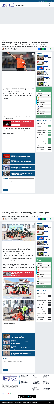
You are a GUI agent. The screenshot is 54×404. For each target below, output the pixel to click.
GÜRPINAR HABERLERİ (36, 390)
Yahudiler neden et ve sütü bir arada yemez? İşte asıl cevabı (47, 63)
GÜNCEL (46, 61)
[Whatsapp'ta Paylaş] (43, 49)
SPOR (16, 5)
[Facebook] (3, 393)
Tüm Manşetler (23, 381)
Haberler (4, 40)
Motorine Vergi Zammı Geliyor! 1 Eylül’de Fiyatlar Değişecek (47, 84)
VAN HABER (17, 3)
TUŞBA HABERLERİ (46, 383)
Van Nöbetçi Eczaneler (24, 375)
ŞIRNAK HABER (35, 382)
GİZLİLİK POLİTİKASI (46, 375)
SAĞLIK (44, 3)
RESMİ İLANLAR (21, 5)
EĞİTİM (40, 3)
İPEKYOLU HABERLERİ (36, 383)
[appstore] (22, 396)
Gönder (5, 189)
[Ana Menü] (49, 5)
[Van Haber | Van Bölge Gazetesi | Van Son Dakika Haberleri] (8, 4)
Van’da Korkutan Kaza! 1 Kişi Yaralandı (47, 79)
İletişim (34, 376)
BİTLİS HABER (35, 380)
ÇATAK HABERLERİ (36, 389)
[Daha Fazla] (45, 49)
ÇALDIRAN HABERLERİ (46, 388)
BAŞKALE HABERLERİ (36, 386)
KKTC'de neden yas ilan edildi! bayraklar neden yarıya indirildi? (47, 69)
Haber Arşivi (23, 383)
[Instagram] (7, 393)
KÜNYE (34, 375)
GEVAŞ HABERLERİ (46, 389)
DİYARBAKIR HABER (36, 381)
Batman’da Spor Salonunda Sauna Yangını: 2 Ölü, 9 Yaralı (47, 74)
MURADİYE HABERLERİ (46, 390)
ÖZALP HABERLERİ (46, 386)
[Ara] (50, 4)
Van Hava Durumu (24, 376)
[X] (5, 393)
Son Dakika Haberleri (24, 382)
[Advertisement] (27, 15)
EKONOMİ (36, 3)
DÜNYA (21, 3)
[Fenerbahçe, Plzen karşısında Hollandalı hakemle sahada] (18, 61)
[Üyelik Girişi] (51, 1)
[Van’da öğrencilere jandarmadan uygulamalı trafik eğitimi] (18, 231)
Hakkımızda (45, 376)
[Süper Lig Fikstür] (50, 120)
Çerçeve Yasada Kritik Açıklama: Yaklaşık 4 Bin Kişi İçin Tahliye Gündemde (47, 58)
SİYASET (26, 3)
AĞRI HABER (45, 377)
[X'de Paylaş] (41, 49)
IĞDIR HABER (45, 380)
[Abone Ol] (51, 49)
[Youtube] (9, 393)
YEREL (46, 71)
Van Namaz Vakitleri (24, 377)
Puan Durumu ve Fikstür (24, 380)
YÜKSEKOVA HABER (46, 382)
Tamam (50, 402)
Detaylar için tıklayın (44, 116)
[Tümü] (50, 53)
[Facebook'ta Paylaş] (39, 49)
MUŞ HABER (45, 381)
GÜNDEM (31, 3)
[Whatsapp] (11, 393)
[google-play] (31, 396)
